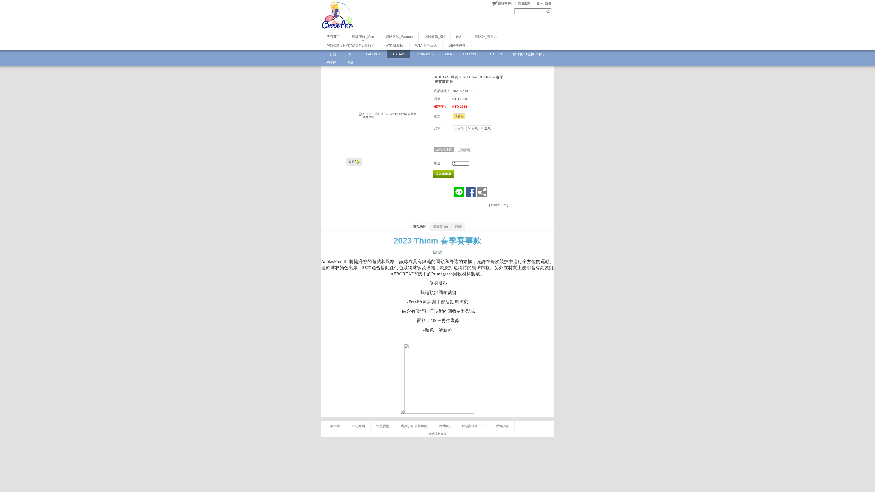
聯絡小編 (502, 426)
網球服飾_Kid (434, 36)
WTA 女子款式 (426, 46)
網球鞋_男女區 (486, 36)
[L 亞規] (486, 128)
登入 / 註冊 (544, 3)
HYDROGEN (424, 54)
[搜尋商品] (549, 11)
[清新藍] (459, 116)
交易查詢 (524, 3)
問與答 (440, 226)
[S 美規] (459, 128)
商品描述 (419, 226)
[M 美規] (473, 128)
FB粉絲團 (333, 426)
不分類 (331, 54)
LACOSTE (373, 54)
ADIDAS (398, 54)
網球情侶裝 (457, 46)
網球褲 (331, 62)
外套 (350, 62)
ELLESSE (470, 54)
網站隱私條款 (437, 434)
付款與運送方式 (473, 426)
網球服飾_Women (399, 36)
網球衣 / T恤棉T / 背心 (529, 54)
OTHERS (495, 54)
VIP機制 (444, 426)
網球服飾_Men (363, 36)
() (505, 3)
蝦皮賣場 (382, 426)
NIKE (351, 54)
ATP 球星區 (395, 46)
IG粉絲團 (358, 426)
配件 (459, 36)
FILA (448, 54)
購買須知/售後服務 (414, 426)
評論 (458, 226)
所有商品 (333, 36)
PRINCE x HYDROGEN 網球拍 (350, 46)
